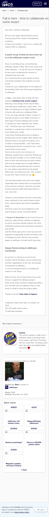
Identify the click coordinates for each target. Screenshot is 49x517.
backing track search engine (25, 101)
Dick (17, 385)
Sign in (37, 4)
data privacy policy (22, 512)
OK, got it (40, 510)
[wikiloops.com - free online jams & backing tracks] (7, 4)
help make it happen (28, 294)
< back (24, 470)
